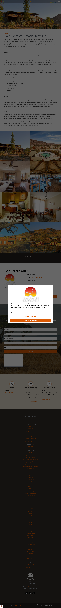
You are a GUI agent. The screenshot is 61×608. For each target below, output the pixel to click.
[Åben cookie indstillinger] (1, 606)
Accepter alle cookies (30, 320)
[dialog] (30, 304)
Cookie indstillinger (15, 312)
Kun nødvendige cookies (30, 316)
